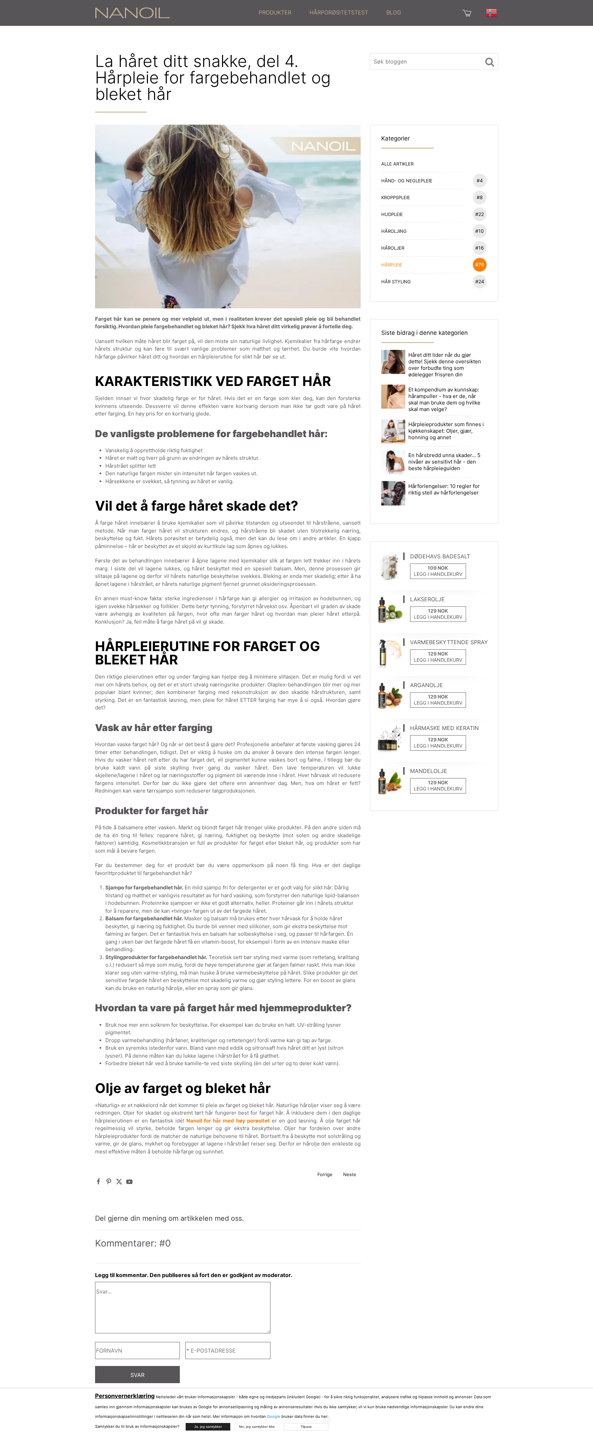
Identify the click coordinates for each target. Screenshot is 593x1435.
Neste (349, 1174)
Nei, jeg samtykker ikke (257, 1426)
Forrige (325, 1174)
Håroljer (432, 248)
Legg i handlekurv (438, 574)
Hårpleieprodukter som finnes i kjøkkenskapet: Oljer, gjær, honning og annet (446, 431)
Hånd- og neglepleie (432, 180)
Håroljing (432, 231)
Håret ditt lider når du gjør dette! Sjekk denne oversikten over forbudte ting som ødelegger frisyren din (444, 365)
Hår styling (432, 281)
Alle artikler (397, 164)
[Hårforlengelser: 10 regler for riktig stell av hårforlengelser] (393, 493)
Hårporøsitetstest (339, 12)
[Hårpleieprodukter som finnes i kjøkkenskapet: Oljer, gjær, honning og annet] (393, 431)
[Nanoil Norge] (132, 12)
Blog (393, 12)
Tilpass (306, 1426)
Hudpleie (432, 214)
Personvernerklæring (125, 1395)
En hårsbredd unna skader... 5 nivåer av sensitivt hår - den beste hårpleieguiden (444, 461)
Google (273, 1416)
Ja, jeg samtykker (208, 1426)
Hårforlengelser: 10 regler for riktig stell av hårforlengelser (444, 489)
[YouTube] (129, 1181)
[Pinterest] (108, 1181)
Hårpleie (432, 264)
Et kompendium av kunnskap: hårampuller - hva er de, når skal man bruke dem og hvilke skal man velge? (444, 399)
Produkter (275, 12)
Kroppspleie (432, 197)
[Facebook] (98, 1181)
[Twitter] (119, 1181)
